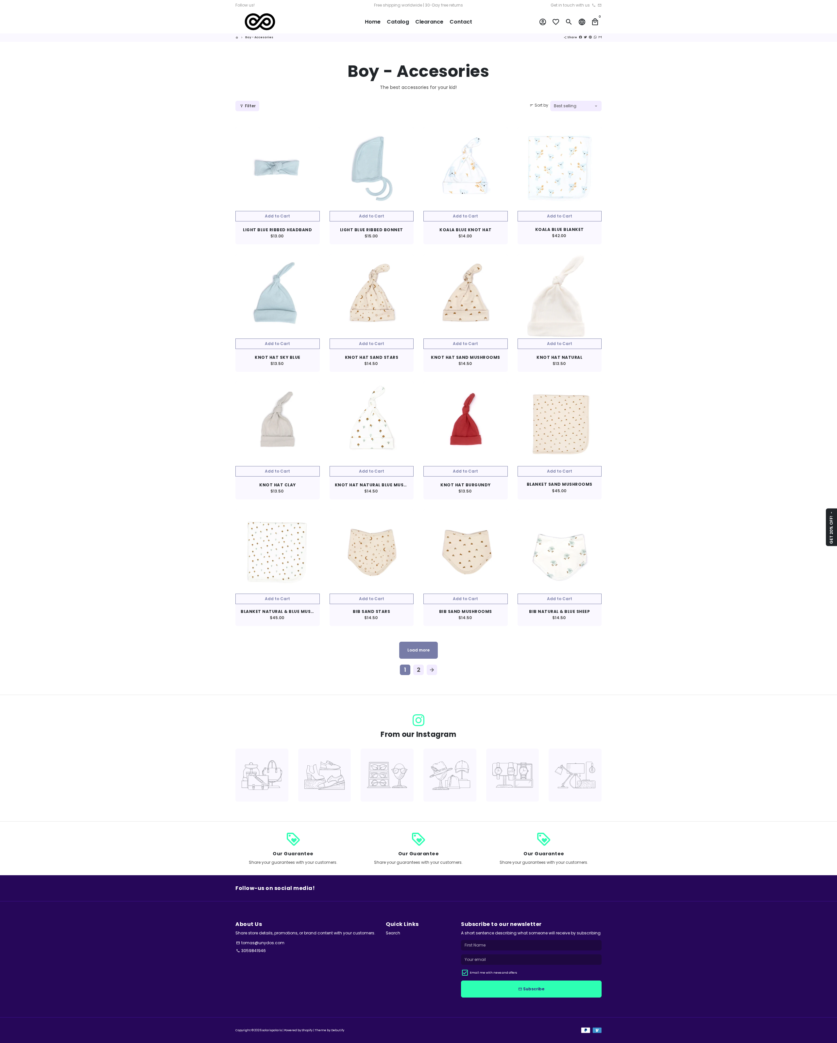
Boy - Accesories (259, 37)
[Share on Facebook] (580, 37)
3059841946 (251, 950)
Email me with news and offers (493, 973)
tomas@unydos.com (260, 943)
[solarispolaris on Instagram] (418, 720)
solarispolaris (272, 1030)
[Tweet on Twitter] (585, 37)
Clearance (429, 22)
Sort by (539, 105)
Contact (461, 22)
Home (373, 22)
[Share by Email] (600, 37)
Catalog (398, 22)
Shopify (307, 1030)
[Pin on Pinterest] (590, 37)
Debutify (337, 1030)
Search (393, 933)
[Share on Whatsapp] (595, 37)
